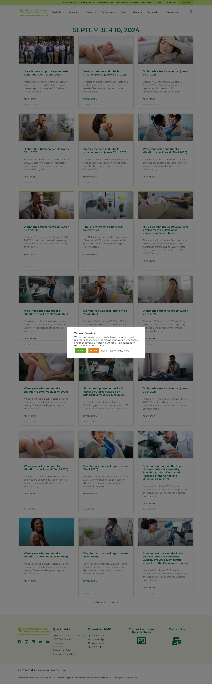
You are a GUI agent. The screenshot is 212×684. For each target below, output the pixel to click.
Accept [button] (80, 350)
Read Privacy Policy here (115, 350)
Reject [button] (93, 350)
